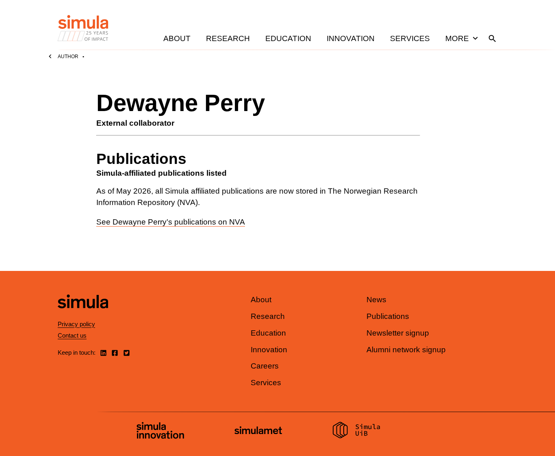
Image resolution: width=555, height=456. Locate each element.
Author (68, 56)
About (177, 38)
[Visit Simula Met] (258, 431)
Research (228, 38)
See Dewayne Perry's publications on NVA (170, 222)
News (376, 299)
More (457, 38)
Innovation (351, 38)
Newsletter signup (397, 333)
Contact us (72, 335)
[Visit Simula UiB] (356, 431)
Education (288, 38)
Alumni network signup (406, 349)
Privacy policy (76, 324)
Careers (265, 366)
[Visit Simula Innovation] (160, 431)
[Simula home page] (83, 315)
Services (410, 38)
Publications (387, 316)
